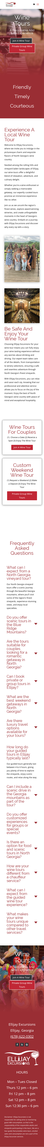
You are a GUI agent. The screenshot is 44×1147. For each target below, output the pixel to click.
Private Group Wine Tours (22, 48)
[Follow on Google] (27, 1044)
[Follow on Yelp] (22, 1044)
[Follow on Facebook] (17, 1044)
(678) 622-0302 (22, 1036)
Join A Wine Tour (21, 40)
